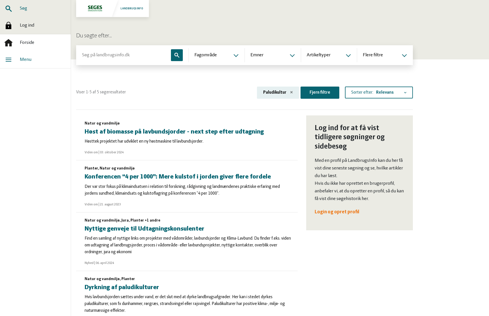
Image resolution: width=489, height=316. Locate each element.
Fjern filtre (320, 92)
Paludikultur (275, 92)
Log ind (27, 25)
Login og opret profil (337, 212)
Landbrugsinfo (132, 8)
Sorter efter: (362, 92)
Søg (23, 8)
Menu (25, 59)
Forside (27, 42)
